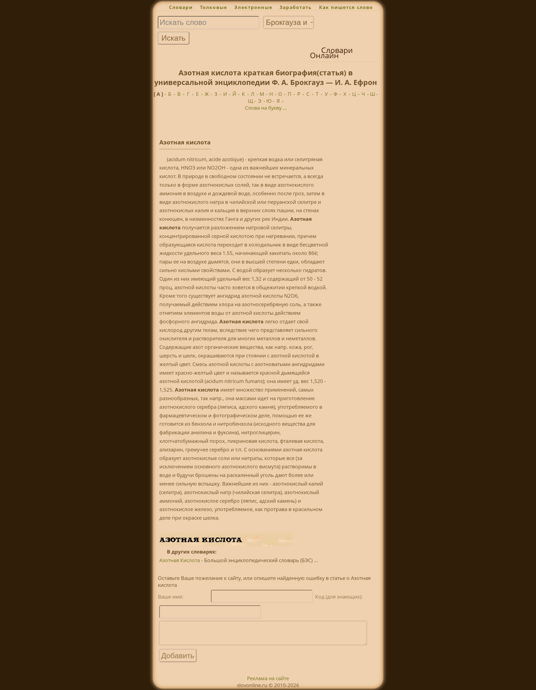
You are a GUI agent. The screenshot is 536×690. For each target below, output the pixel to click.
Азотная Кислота (179, 560)
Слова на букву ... (266, 107)
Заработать (296, 7)
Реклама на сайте (268, 678)
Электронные (253, 7)
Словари (181, 7)
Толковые (213, 7)
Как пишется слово (346, 7)
